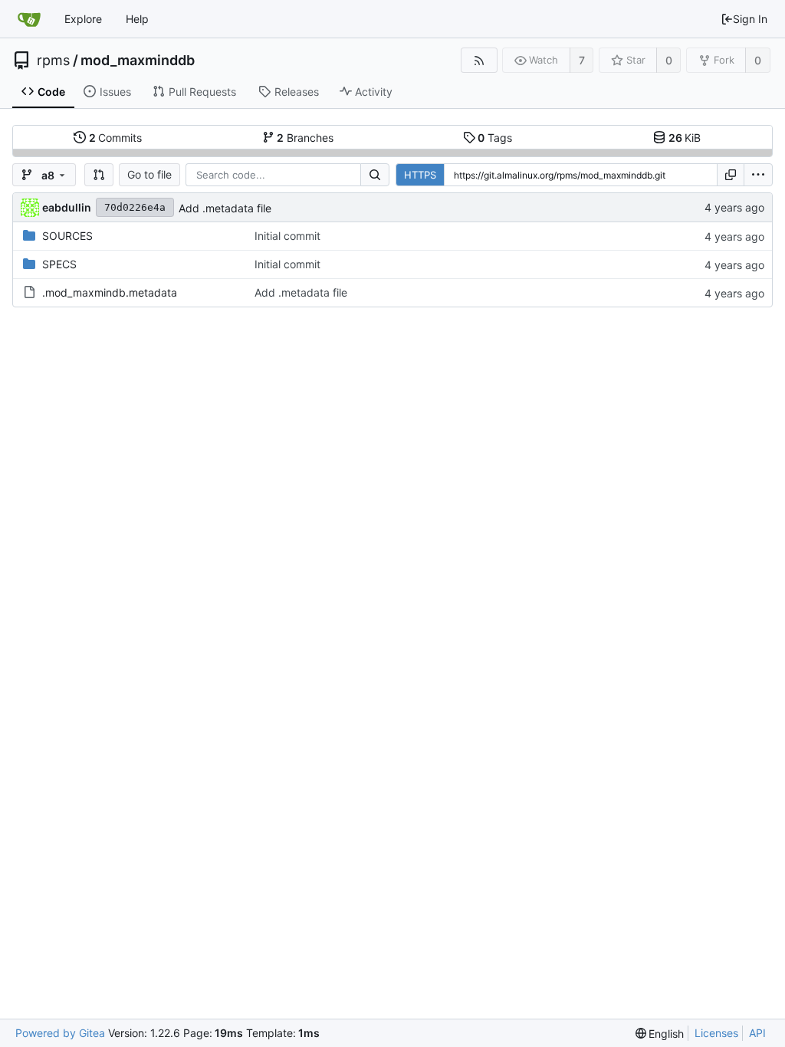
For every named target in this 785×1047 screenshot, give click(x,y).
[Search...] (374, 174)
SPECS (59, 264)
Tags (495, 137)
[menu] (758, 174)
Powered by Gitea (60, 1032)
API (757, 1032)
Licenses (716, 1032)
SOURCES (67, 235)
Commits (116, 137)
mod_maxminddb (137, 60)
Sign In (750, 18)
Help (137, 18)
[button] (98, 174)
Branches (305, 137)
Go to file (149, 174)
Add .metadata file (225, 208)
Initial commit (287, 235)
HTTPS (420, 175)
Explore (83, 18)
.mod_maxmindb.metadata (109, 292)
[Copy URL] (730, 174)
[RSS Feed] (479, 60)
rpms (53, 60)
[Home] (29, 19)
